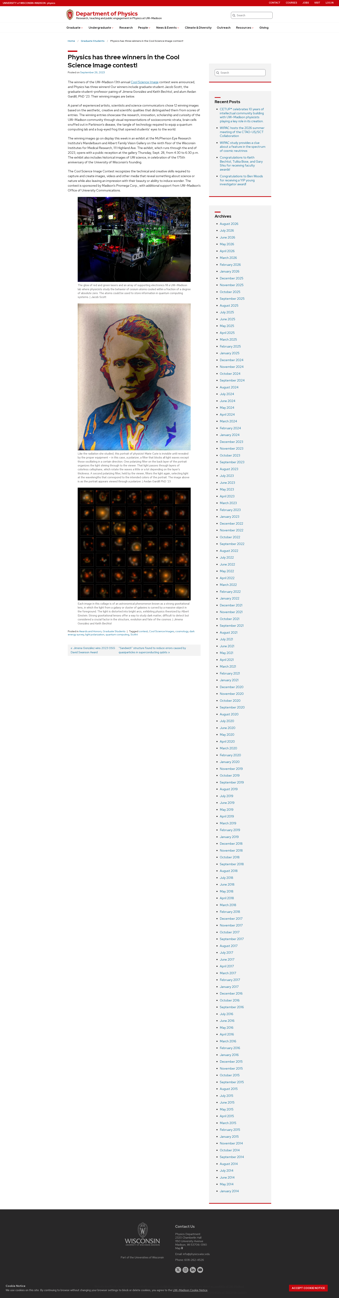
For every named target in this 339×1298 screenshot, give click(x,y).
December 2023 (231, 442)
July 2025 (227, 312)
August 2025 (229, 305)
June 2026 (227, 237)
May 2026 (227, 244)
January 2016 (229, 1055)
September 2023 (232, 462)
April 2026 (227, 251)
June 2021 (227, 646)
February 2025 (230, 346)
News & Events (166, 28)
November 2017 (231, 925)
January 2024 (230, 435)
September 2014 (232, 1157)
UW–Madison (24, 3)
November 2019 (231, 769)
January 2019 (229, 837)
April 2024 (227, 414)
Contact (274, 2)
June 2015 (227, 1102)
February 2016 (230, 1048)
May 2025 (227, 326)
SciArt (134, 634)
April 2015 (227, 1116)
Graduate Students (114, 631)
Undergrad (100, 28)
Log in (330, 2)
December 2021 (231, 605)
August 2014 (229, 1164)
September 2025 (232, 299)
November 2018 (231, 850)
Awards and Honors (90, 631)
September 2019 (232, 782)
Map (178, 1248)
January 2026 (229, 271)
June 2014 (227, 1177)
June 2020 (227, 728)
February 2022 (230, 592)
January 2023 (229, 517)
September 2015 (232, 1082)
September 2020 (232, 707)
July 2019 (226, 796)
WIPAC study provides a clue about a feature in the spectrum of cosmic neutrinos (242, 147)
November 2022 (231, 530)
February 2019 (230, 830)
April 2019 (227, 816)
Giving (264, 28)
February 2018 (230, 912)
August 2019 (229, 789)
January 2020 (230, 762)
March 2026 (228, 258)
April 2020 (227, 741)
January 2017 (229, 987)
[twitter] (178, 1270)
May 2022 (227, 571)
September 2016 (232, 1007)
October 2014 (230, 1150)
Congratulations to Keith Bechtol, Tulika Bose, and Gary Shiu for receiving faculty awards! (241, 163)
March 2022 (228, 585)
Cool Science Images (161, 631)
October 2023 (230, 455)
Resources (243, 28)
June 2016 (227, 1021)
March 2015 (228, 1123)
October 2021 (229, 619)
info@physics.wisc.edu (196, 1254)
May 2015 (226, 1109)
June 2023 (227, 483)
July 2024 (227, 394)
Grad (73, 28)
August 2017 (229, 946)
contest (143, 631)
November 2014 (231, 1143)
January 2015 (229, 1137)
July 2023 (227, 476)
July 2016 (226, 1014)
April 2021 (227, 660)
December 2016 (231, 993)
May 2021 (226, 653)
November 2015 (231, 1068)
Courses (291, 2)
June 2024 (227, 401)
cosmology (181, 631)
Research (126, 28)
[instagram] (186, 1270)
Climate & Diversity (198, 28)
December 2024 (231, 360)
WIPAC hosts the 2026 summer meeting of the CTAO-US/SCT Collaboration (242, 132)
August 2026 (229, 224)
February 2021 (230, 673)
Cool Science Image (145, 82)
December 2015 (231, 1061)
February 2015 (230, 1130)
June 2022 (227, 564)
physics (51, 3)
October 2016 (230, 1000)
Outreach (224, 28)
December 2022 (231, 523)
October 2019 (230, 775)
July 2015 (226, 1096)
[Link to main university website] (142, 1246)
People (143, 28)
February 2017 (230, 980)
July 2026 (227, 230)
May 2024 (227, 408)
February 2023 (230, 510)
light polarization (94, 634)
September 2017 (232, 939)
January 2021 (229, 680)
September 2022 (232, 544)
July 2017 (226, 952)
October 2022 (230, 537)
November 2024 (232, 367)
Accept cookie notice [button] (308, 1288)
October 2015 (230, 1075)
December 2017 (231, 919)
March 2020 (228, 748)
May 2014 (227, 1184)
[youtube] (200, 1270)
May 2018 (226, 891)
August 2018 (229, 871)
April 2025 (227, 333)
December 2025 (231, 278)
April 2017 (227, 966)
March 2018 (228, 905)
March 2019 (228, 823)
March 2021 (228, 666)
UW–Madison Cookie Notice (190, 1290)
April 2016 (227, 1034)
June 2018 (227, 884)
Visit (317, 2)
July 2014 (226, 1170)
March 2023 (228, 503)
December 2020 (231, 687)
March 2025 (228, 339)
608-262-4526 (194, 1260)
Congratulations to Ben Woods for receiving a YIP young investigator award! (241, 180)
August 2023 (229, 469)
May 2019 (226, 810)
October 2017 (230, 932)
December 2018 (231, 844)
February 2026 (230, 265)
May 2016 (226, 1028)
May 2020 (227, 735)
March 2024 (228, 421)
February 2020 (230, 755)
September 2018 (232, 864)
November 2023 (231, 448)
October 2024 (230, 374)
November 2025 (231, 285)
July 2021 (226, 639)
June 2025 (227, 319)
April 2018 (227, 898)
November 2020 (232, 694)
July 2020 (227, 721)
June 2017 (227, 959)
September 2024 (232, 380)
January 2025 (229, 353)
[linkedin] (193, 1270)
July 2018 (226, 878)
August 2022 (229, 551)
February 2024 (230, 428)
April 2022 (227, 578)
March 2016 (228, 1041)
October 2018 (230, 857)
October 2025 (230, 292)
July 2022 (227, 557)
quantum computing (117, 634)
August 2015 (229, 1089)
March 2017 (228, 973)
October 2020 (230, 701)
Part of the (142, 1257)
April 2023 (227, 496)
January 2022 (229, 598)
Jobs (305, 2)
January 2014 (229, 1191)
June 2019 (227, 803)
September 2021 (232, 626)
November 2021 (231, 612)
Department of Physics (107, 13)
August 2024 (229, 387)
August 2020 (229, 714)
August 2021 (228, 632)
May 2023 (227, 489)
